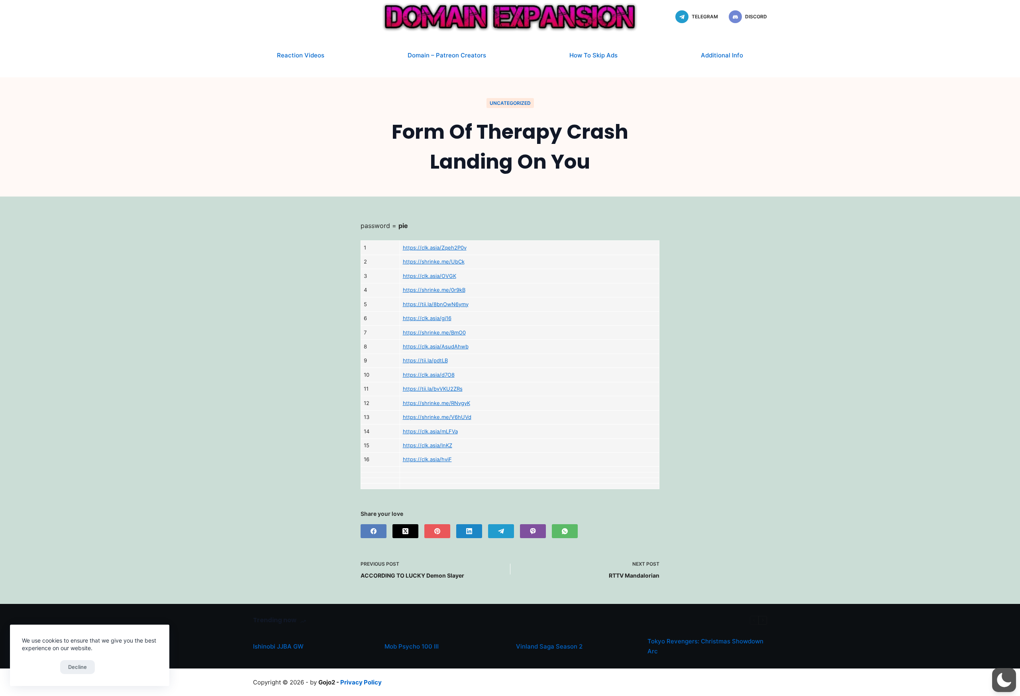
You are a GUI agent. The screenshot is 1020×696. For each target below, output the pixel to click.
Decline (77, 667)
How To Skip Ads (593, 55)
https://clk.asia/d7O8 (429, 375)
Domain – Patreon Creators (447, 55)
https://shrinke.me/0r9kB (434, 290)
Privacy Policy (361, 682)
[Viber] (533, 531)
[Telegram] (501, 531)
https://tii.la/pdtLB (425, 360)
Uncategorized (510, 103)
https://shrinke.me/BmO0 (434, 332)
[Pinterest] (437, 531)
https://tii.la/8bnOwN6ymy (436, 304)
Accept (39, 667)
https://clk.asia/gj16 (427, 318)
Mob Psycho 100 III (411, 646)
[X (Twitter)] (405, 531)
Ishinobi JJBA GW (278, 646)
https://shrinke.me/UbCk (434, 261)
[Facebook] (373, 531)
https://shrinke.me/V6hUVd (437, 417)
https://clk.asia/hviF (427, 459)
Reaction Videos (300, 55)
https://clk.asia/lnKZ (427, 445)
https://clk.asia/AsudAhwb (436, 346)
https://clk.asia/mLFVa (430, 431)
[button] (1004, 680)
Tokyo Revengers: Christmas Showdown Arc (705, 646)
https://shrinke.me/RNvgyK (436, 403)
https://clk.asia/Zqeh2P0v (435, 247)
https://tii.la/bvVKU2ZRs (433, 388)
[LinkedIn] (469, 531)
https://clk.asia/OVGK (429, 276)
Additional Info (722, 55)
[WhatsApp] (565, 531)
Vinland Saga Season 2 (549, 646)
